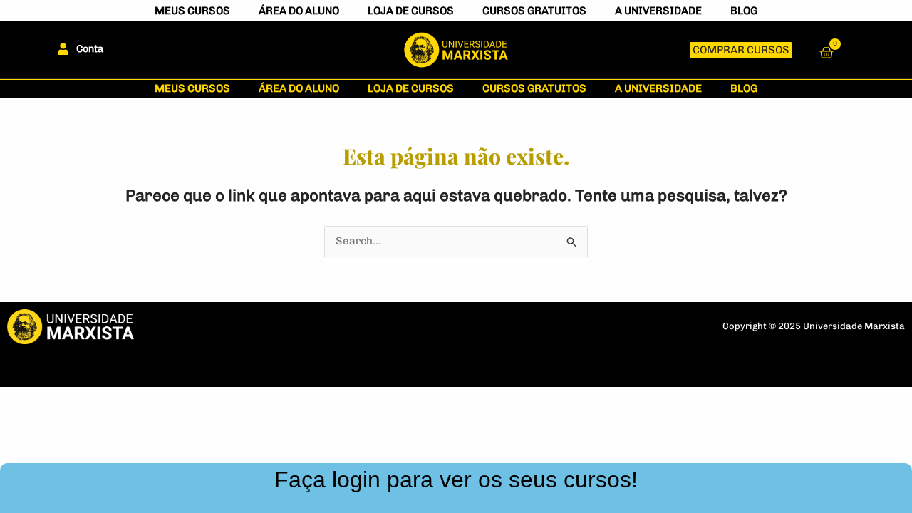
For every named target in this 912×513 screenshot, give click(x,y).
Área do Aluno (299, 10)
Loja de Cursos (411, 10)
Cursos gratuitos (534, 10)
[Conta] (63, 49)
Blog (743, 10)
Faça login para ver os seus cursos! (456, 479)
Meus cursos (192, 10)
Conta (89, 49)
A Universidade (658, 10)
